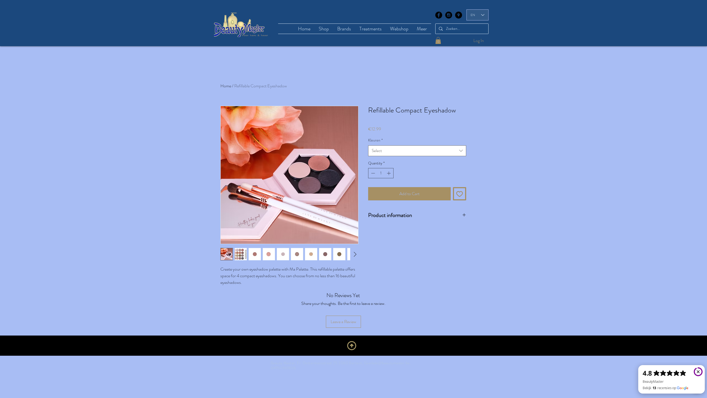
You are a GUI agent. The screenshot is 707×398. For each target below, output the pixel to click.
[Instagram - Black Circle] (448, 15)
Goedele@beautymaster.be (387, 363)
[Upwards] (351, 345)
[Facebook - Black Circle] (438, 15)
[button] (438, 40)
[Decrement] (372, 173)
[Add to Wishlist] (459, 193)
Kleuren (375, 140)
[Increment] (389, 173)
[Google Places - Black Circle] (458, 15)
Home (225, 86)
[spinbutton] (381, 173)
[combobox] (417, 150)
